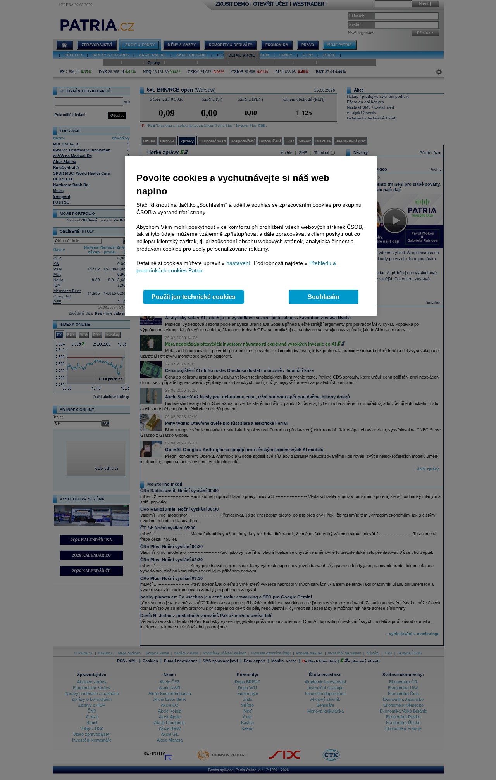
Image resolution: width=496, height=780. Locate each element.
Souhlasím (323, 297)
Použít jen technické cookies (194, 297)
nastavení (238, 263)
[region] (251, 236)
